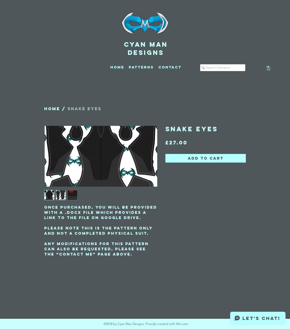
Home (52, 108)
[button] (268, 68)
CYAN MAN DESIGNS (146, 48)
